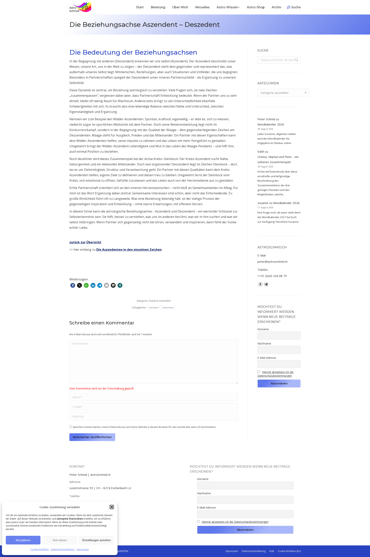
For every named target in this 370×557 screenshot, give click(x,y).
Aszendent (154, 307)
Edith (260, 151)
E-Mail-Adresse (266, 358)
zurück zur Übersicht (85, 242)
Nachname (264, 343)
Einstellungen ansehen (96, 540)
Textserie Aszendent (160, 300)
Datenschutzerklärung (63, 549)
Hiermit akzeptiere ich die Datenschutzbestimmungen (275, 374)
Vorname (263, 329)
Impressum (83, 549)
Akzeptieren (23, 540)
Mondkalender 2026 (270, 124)
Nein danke (60, 540)
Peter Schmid (266, 119)
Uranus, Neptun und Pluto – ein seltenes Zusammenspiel (278, 159)
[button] (112, 507)
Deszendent (168, 307)
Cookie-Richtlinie (40, 549)
